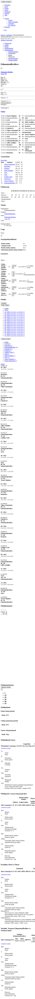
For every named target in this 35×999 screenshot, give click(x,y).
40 (5, 701)
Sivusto (6, 18)
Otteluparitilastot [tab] (13, 58)
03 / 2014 (14, 324)
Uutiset (10, 20)
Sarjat (6, 7)
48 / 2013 (14, 320)
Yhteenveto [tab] (7, 43)
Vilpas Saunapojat (9, 164)
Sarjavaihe (9, 40)
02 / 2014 (14, 322)
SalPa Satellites (8, 170)
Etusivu (3, 35)
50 (5, 703)
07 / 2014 (14, 330)
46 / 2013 (14, 317)
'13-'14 (14, 265)
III (13, 267)
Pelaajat (6, 13)
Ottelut (6, 8)
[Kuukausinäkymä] (1, 614)
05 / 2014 (14, 327)
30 (5, 699)
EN (5, 30)
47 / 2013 (14, 318)
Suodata (3, 303)
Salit (5, 15)
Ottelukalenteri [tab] (8, 48)
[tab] (17, 375)
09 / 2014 (14, 332)
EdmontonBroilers (9, 183)
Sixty (5, 172)
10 (5, 695)
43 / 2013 (14, 313)
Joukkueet (7, 12)
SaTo (5, 174)
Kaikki (6, 308)
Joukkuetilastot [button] (8, 50)
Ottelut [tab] (6, 47)
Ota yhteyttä (11, 25)
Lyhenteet (11, 23)
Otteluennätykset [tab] (13, 52)
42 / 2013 (14, 312)
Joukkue (3, 40)
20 (5, 697)
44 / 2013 (14, 315)
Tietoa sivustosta (13, 22)
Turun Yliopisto (9, 181)
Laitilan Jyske (8, 177)
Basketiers (7, 166)
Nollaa (3, 364)
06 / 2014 (14, 329)
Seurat (6, 10)
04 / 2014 (14, 325)
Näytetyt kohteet (5, 687)
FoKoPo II (7, 179)
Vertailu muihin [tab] (12, 60)
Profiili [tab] (6, 45)
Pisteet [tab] (10, 55)
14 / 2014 (14, 335)
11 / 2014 (14, 334)
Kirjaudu (7, 27)
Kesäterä (6, 168)
